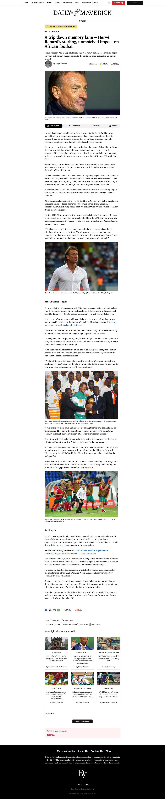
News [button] (49, 3)
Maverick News (68, 621)
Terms (87, 784)
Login (135, 3)
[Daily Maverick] (82, 12)
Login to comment (82, 721)
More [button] (96, 3)
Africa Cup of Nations (70, 625)
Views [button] (57, 3)
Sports (58, 625)
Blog (108, 751)
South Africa (56, 621)
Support (117, 3)
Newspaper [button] (86, 3)
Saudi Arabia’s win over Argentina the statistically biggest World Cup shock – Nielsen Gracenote (76, 552)
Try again (51, 734)
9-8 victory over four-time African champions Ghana (81, 323)
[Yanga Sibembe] (48, 63)
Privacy (79, 784)
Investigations (38, 3)
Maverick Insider (66, 751)
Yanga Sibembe (61, 64)
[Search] (109, 3)
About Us (83, 751)
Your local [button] (67, 3)
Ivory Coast (49, 625)
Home (26, 3)
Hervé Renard (84, 625)
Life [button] (76, 3)
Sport (47, 621)
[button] (104, 64)
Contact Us (97, 751)
